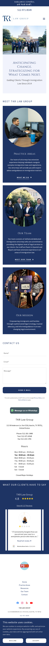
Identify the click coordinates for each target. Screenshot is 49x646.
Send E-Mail (24, 390)
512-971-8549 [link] (24, 10)
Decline (13, 640)
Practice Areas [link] (24, 585)
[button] (44, 18)
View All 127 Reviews (24, 505)
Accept (36, 640)
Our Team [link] (24, 591)
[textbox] (24, 353)
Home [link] (24, 582)
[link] (15, 19)
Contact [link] (24, 594)
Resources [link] (24, 588)
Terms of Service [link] (22, 400)
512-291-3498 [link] (27, 433)
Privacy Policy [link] (38, 398)
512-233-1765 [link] (26, 439)
